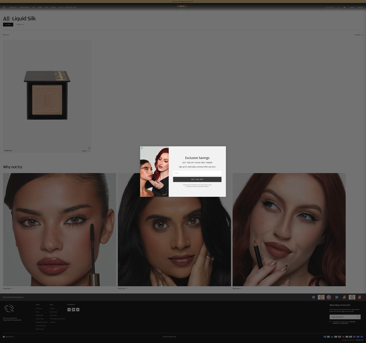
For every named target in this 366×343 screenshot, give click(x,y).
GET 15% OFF (197, 179)
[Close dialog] (142, 148)
